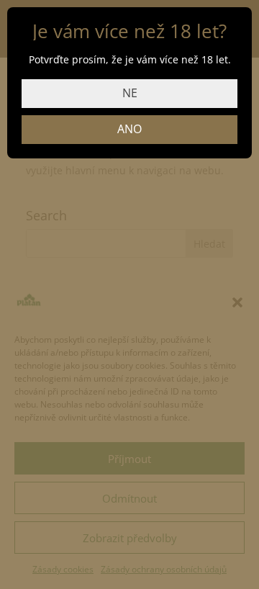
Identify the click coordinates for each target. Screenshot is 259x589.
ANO (129, 129)
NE (129, 93)
